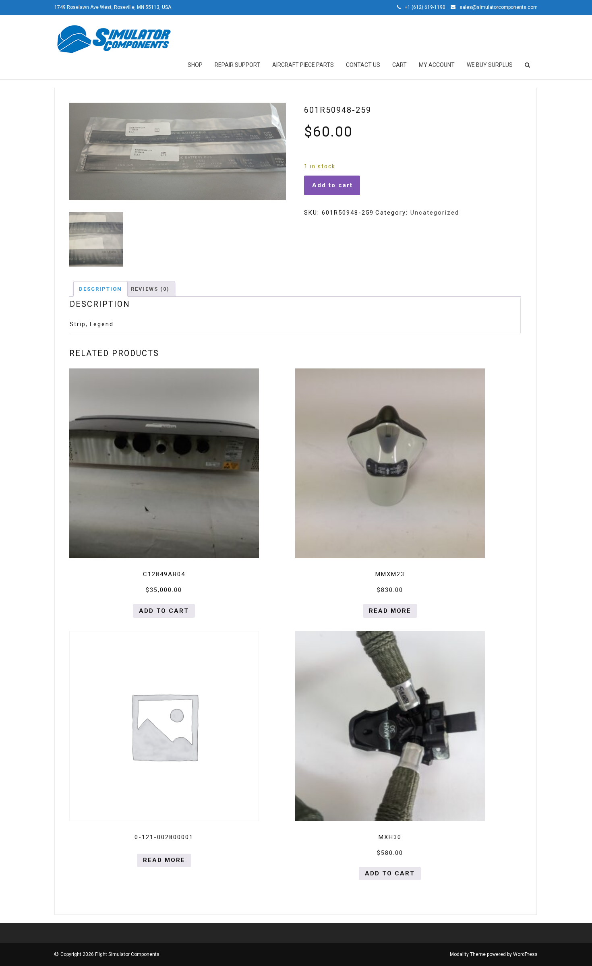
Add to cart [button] (164, 610)
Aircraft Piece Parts (303, 65)
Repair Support (237, 65)
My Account (437, 65)
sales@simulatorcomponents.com (499, 7)
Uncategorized (434, 212)
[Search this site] (528, 65)
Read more (390, 610)
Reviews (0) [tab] (150, 289)
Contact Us (363, 65)
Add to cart (332, 185)
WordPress (525, 954)
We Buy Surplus (490, 65)
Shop (195, 65)
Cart (399, 65)
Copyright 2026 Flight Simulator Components (109, 954)
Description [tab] (100, 289)
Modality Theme (468, 954)
